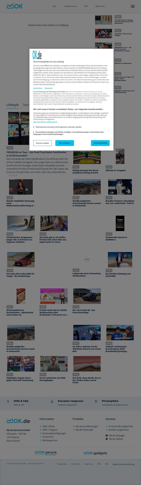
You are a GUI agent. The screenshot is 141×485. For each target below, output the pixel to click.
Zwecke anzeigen (42, 143)
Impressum (48, 88)
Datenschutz (37, 88)
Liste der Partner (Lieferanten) (45, 122)
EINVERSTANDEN (100, 143)
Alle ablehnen (64, 143)
